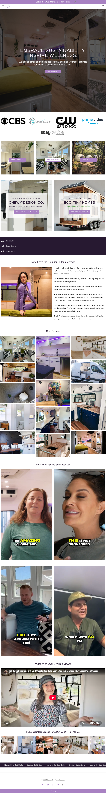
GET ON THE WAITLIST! (79, 212)
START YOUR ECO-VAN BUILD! (26, 212)
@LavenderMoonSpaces (37, 732)
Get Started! (53, 71)
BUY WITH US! (88, 159)
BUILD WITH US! (53, 159)
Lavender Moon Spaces (8, 6)
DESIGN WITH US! (17, 159)
